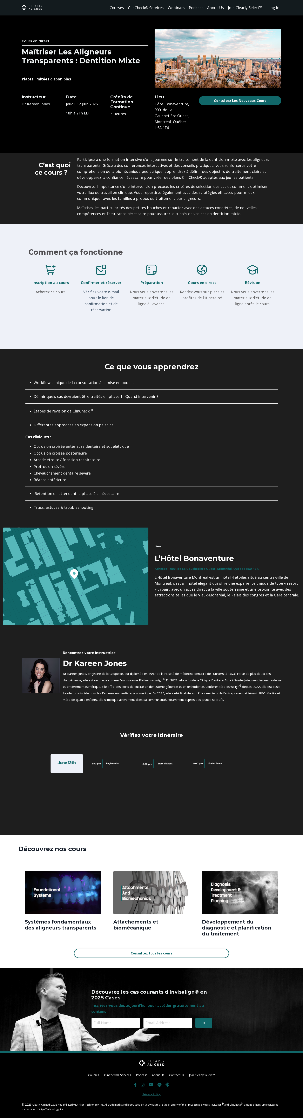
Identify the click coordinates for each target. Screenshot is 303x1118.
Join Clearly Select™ (245, 7)
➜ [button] (203, 1022)
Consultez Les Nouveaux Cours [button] (240, 100)
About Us (215, 7)
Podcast (196, 7)
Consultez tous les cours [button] (151, 953)
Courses (117, 7)
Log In (273, 7)
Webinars (176, 7)
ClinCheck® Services (146, 7)
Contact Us (176, 1075)
